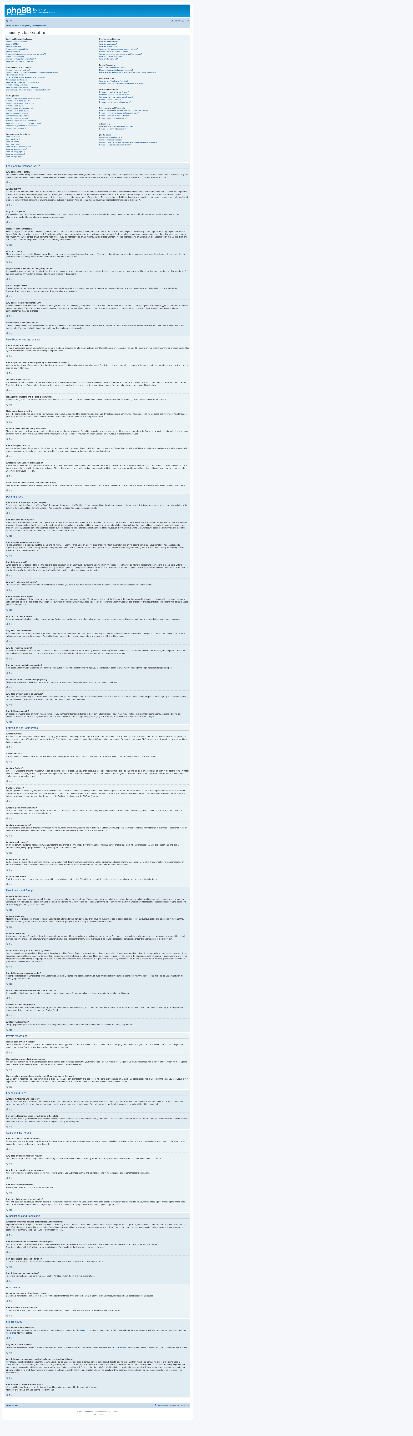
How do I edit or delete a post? (18, 101)
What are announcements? (16, 149)
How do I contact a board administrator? (115, 145)
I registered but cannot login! (17, 49)
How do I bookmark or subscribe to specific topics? (119, 113)
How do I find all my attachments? (112, 129)
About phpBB (12, 1333)
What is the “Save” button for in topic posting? (24, 123)
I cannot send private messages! (112, 67)
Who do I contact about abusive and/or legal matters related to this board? (128, 142)
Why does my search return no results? (114, 94)
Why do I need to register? (16, 42)
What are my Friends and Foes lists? (113, 81)
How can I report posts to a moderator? (21, 121)
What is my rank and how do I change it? (22, 87)
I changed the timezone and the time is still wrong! (25, 77)
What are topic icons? (14, 157)
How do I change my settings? (18, 70)
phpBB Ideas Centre (124, 1347)
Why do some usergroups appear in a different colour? (120, 54)
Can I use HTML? (13, 139)
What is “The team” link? (108, 59)
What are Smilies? (13, 142)
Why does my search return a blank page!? (116, 97)
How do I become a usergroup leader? (114, 51)
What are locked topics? (15, 154)
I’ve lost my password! (15, 56)
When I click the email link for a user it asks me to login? (28, 90)
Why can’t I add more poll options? (19, 108)
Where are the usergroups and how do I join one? (118, 49)
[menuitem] (9, 21)
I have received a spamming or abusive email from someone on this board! (128, 72)
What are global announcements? (19, 147)
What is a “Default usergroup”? (111, 56)
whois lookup (12, 1364)
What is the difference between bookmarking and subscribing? (123, 110)
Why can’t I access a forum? (17, 113)
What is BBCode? (13, 137)
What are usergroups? (108, 46)
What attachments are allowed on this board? (116, 126)
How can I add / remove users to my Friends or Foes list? (121, 83)
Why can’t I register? (14, 46)
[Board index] (19, 10)
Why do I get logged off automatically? (21, 59)
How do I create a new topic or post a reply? (23, 98)
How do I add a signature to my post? (20, 103)
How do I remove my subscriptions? (113, 118)
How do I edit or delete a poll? (17, 111)
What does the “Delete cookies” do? (20, 61)
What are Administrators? (109, 42)
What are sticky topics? (15, 152)
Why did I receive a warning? (17, 118)
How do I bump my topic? (16, 128)
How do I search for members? (111, 99)
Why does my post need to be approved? (22, 126)
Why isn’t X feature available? (110, 140)
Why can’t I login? (13, 51)
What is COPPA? (12, 44)
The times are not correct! (16, 75)
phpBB (91, 417)
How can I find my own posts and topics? (115, 102)
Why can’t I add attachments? (17, 116)
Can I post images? (13, 144)
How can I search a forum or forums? (114, 92)
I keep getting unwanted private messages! (116, 70)
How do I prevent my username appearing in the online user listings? (33, 72)
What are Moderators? (108, 44)
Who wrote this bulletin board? (111, 137)
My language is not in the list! (17, 80)
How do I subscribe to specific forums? (114, 115)
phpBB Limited (79, 1330)
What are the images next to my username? (23, 82)
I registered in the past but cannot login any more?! (26, 54)
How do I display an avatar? (17, 85)
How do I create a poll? (15, 106)
